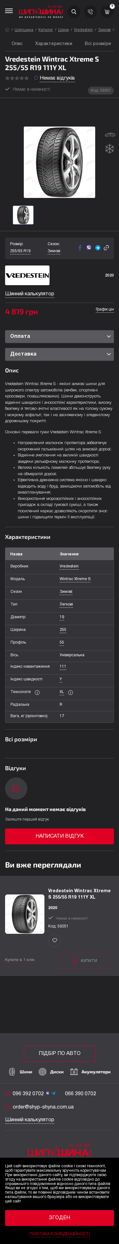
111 (63, 666)
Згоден (59, 1218)
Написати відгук (60, 836)
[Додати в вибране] (54, 940)
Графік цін (105, 309)
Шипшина (24, 30)
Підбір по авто (60, 1053)
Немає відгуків (57, 78)
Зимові (104, 30)
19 (62, 617)
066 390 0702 (80, 1094)
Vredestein (83, 30)
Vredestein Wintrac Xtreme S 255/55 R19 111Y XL (79, 894)
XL (62, 692)
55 (62, 642)
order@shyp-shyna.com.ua (43, 1107)
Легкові (66, 604)
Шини (63, 30)
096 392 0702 (28, 1094)
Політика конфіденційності (60, 1234)
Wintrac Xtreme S (75, 579)
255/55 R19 (20, 251)
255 (63, 630)
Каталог (45, 30)
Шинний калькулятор (29, 294)
